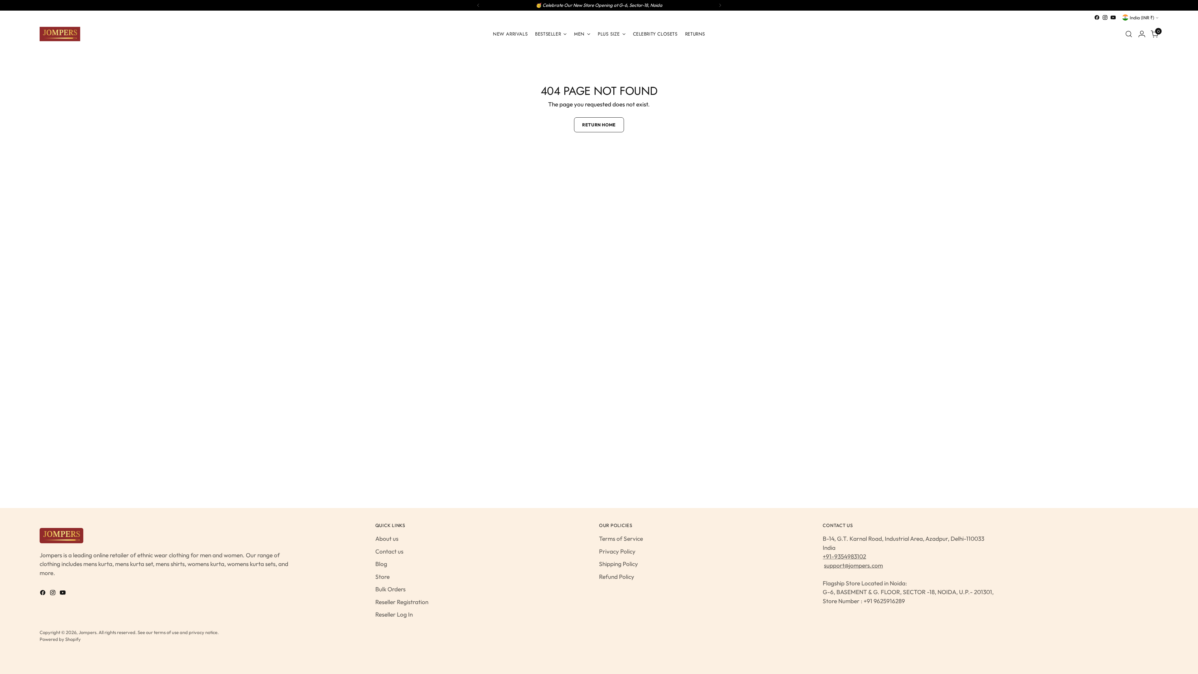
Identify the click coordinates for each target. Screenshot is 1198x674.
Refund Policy (616, 576)
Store (382, 576)
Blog (381, 564)
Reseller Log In (394, 614)
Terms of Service (621, 538)
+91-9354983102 (844, 556)
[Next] (720, 5)
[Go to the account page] (1142, 34)
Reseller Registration (401, 602)
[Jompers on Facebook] (1097, 17)
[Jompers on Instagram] (1105, 17)
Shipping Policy (618, 564)
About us (386, 538)
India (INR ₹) (1142, 18)
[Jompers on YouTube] (1113, 17)
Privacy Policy (617, 551)
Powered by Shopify (60, 639)
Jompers (87, 632)
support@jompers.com (853, 565)
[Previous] (478, 5)
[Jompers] (60, 34)
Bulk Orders (390, 589)
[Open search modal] (1129, 34)
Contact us (389, 551)
